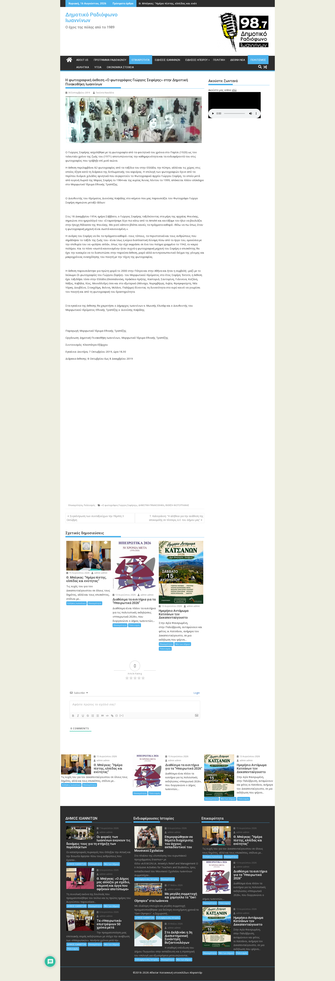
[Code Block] (107, 716)
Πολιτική (219, 60)
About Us (82, 60)
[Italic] (78, 716)
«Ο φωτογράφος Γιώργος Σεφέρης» (119, 505)
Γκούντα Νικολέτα (105, 92)
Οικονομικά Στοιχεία (120, 67)
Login (196, 692)
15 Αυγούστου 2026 (79, 572)
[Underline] (82, 716)
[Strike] (87, 716)
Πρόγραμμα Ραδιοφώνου (110, 60)
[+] (122, 715)
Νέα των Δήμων (182, 644)
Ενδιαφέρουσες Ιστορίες (146, 879)
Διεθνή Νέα (237, 60)
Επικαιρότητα (141, 60)
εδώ (234, 90)
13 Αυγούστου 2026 (125, 594)
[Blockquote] (102, 716)
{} (117, 715)
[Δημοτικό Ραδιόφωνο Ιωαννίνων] (68, 59)
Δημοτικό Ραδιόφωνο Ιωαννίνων (91, 17)
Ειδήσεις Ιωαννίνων (167, 60)
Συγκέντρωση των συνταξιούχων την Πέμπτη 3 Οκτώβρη (95, 518)
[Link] (112, 716)
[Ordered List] (92, 716)
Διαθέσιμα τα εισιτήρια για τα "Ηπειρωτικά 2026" (170, 3)
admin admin (100, 572)
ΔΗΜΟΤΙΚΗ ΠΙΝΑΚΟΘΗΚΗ (151, 505)
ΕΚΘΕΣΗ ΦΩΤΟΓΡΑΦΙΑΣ (177, 505)
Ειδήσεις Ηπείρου (196, 60)
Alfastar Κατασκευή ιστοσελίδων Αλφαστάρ (176, 972)
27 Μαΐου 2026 (175, 885)
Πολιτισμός (258, 60)
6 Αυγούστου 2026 (108, 870)
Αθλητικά (82, 67)
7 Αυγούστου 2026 (108, 828)
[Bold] (73, 716)
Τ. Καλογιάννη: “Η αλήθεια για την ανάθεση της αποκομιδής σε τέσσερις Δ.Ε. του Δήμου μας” (176, 518)
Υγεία (97, 67)
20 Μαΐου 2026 (175, 923)
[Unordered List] (97, 716)
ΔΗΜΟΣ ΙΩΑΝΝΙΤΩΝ (76, 864)
